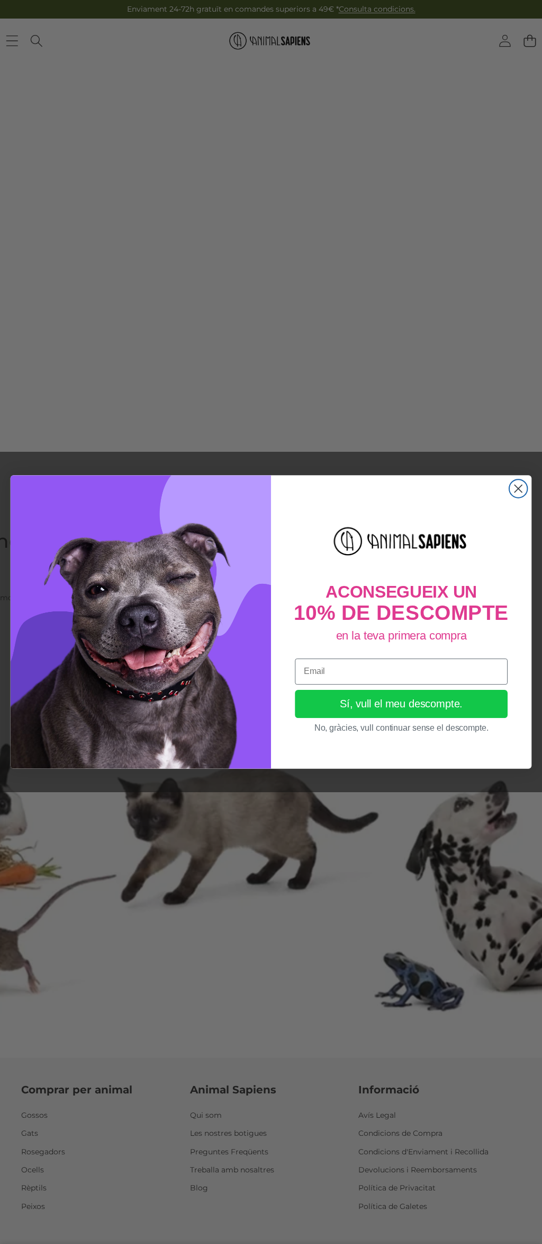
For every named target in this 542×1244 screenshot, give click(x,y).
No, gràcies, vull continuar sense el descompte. (401, 727)
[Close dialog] (518, 488)
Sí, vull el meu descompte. (401, 704)
